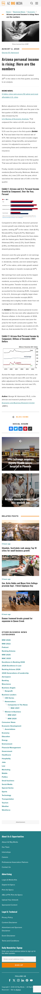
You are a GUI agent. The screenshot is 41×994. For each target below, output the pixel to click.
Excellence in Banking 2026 (13, 662)
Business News (19, 12)
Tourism (5, 802)
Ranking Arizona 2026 (11, 669)
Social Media (7, 784)
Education (6, 736)
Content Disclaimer (9, 922)
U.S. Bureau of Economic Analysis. (15, 119)
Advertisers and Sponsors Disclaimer (12, 929)
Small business (8, 780)
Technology (6, 795)
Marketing (6, 769)
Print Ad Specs (7, 889)
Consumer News (8, 722)
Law (3, 766)
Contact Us (6, 867)
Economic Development (11, 726)
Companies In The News (18, 704)
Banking (5, 680)
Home (8, 12)
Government (7, 751)
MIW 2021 (12, 715)
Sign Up (19, 965)
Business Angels (8, 687)
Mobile (4, 773)
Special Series (8, 788)
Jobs (4, 762)
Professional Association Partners (15, 862)
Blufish (18, 990)
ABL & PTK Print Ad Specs (12, 895)
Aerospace (6, 676)
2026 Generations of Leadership (15, 673)
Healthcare (6, 755)
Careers (5, 857)
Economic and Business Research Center (18, 403)
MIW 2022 (6, 643)
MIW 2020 (12, 718)
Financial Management (11, 747)
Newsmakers (10, 701)
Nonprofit (9, 691)
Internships (6, 852)
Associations (10, 729)
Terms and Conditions (10, 940)
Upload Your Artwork (10, 900)
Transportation (8, 799)
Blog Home (22, 417)
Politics (5, 777)
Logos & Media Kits (9, 879)
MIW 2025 (6, 654)
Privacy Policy (7, 917)
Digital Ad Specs (8, 884)
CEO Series (9, 698)
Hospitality (6, 758)
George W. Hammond (10, 52)
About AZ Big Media (10, 842)
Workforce (6, 810)
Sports (4, 791)
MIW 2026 (6, 640)
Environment (7, 744)
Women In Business (13, 711)
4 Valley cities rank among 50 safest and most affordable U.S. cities (20, 96)
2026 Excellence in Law (11, 665)
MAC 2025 (6, 658)
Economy (31, 12)
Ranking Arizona (8, 651)
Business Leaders (9, 694)
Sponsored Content (9, 905)
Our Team (5, 847)
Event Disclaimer (8, 935)
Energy (5, 740)
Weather (5, 806)
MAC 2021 (15, 708)
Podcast (5, 647)
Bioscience (6, 684)
